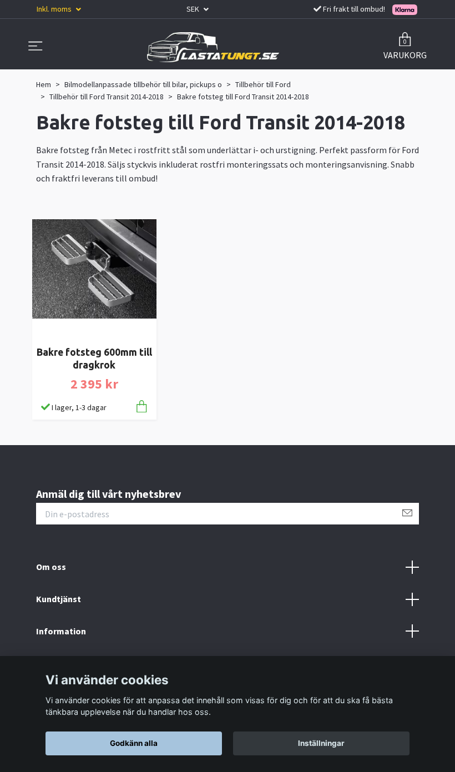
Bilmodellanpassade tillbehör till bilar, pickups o (143, 84)
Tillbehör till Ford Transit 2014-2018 (106, 97)
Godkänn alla (134, 743)
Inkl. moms (55, 9)
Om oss (51, 566)
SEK (193, 9)
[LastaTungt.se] (213, 47)
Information (61, 631)
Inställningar (321, 743)
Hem (43, 84)
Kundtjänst (58, 598)
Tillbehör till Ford (263, 84)
